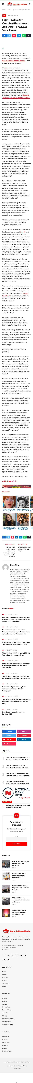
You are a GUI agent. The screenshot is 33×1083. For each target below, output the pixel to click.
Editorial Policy (6, 1021)
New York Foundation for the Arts (13, 61)
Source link (6, 492)
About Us (5, 998)
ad (6, 68)
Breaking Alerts (6, 1051)
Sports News (7, 801)
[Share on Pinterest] (14, 35)
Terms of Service (7, 1010)
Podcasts (5, 1045)
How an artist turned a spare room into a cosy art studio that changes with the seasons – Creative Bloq (16, 619)
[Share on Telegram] (19, 35)
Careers (4, 1004)
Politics (4, 974)
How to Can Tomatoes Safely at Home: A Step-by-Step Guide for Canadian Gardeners (17, 776)
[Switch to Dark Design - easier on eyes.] (30, 4)
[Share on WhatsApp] (24, 35)
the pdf (22, 232)
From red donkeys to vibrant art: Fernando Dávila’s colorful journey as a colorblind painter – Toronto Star (16, 632)
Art (4, 15)
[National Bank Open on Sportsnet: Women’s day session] (16, 795)
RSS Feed (5, 1039)
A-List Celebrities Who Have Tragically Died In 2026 (9, 511)
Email (16, 836)
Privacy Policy (6, 1007)
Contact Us (17, 1068)
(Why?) (14, 481)
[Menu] (3, 3)
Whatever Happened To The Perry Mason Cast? (23, 510)
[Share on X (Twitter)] (9, 35)
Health (4, 986)
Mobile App (5, 1042)
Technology (5, 983)
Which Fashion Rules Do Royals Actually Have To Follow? (9, 528)
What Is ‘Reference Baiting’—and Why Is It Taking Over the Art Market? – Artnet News (16, 666)
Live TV (4, 1048)
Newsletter (5, 1036)
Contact (4, 1001)
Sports (4, 980)
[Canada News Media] (17, 4)
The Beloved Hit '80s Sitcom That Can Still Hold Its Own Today (23, 528)
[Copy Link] (28, 35)
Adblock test (6, 481)
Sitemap (4, 1016)
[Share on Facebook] (4, 35)
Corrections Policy (7, 1024)
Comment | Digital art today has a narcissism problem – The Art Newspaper (14, 689)
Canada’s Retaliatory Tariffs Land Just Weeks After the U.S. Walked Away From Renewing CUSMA (18, 760)
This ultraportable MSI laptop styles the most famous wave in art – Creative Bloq (16, 701)
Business (5, 977)
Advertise (5, 1013)
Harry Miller (15, 565)
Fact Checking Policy (8, 1018)
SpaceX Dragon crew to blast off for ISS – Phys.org (24, 549)
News (4, 972)
